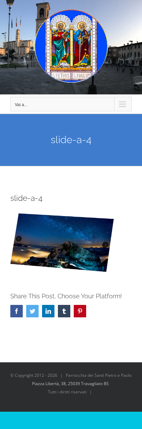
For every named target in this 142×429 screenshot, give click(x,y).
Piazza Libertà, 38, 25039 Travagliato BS (70, 383)
